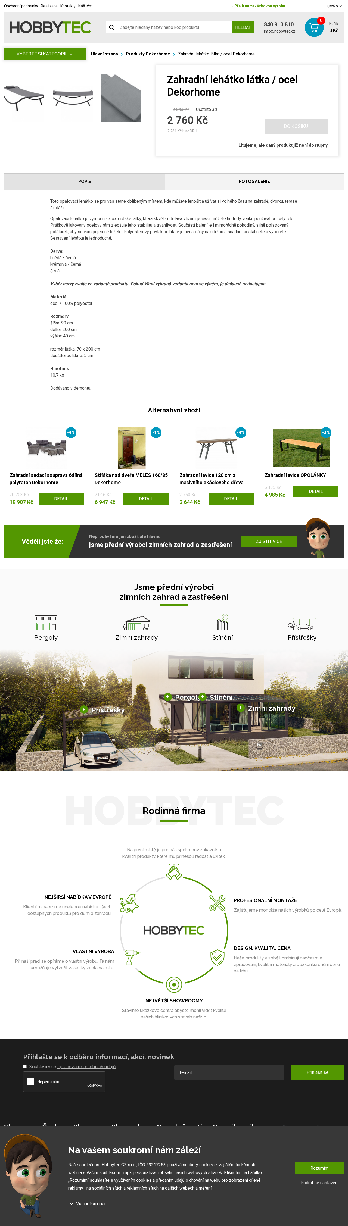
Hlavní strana (104, 54)
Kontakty (68, 6)
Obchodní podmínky (21, 6)
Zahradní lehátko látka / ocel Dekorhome (216, 54)
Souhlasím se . (73, 1066)
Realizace (49, 6)
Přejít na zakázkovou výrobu (257, 6)
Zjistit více (269, 541)
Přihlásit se (317, 1072)
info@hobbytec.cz (279, 31)
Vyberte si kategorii (41, 54)
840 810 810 (279, 24)
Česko (333, 6)
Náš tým (85, 6)
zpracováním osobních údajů (86, 1066)
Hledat (243, 27)
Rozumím (319, 1168)
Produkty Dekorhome (148, 54)
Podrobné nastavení (319, 1182)
